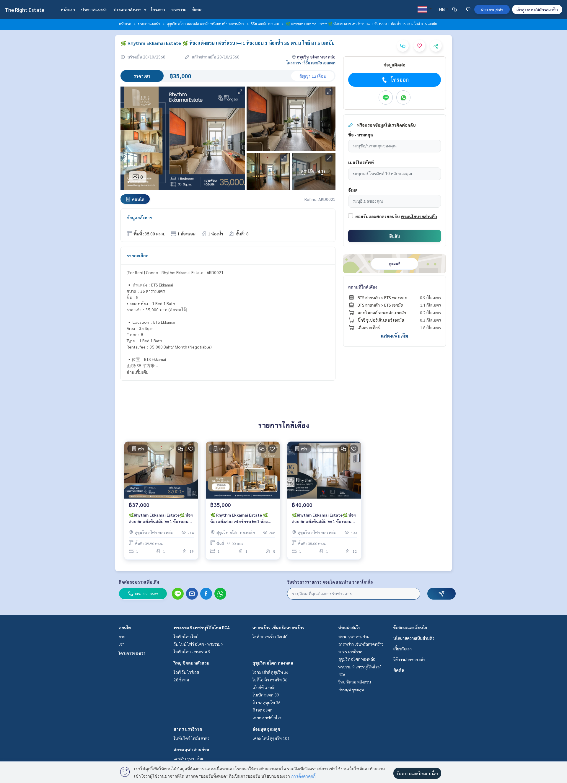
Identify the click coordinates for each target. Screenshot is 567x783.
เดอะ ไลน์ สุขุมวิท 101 (271, 738)
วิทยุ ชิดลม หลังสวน (191, 662)
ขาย (122, 636)
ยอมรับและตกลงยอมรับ (377, 216)
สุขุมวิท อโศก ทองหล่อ (272, 662)
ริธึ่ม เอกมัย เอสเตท (265, 23)
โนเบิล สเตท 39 (265, 694)
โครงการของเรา (132, 653)
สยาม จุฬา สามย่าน (191, 749)
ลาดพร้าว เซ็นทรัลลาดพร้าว (278, 627)
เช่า (121, 644)
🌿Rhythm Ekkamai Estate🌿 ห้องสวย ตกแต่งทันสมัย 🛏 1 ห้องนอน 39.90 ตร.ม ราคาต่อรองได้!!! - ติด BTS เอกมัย (161, 518)
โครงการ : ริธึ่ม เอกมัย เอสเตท (310, 62)
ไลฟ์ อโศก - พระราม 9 (192, 651)
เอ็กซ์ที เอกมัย (264, 687)
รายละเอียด (138, 255)
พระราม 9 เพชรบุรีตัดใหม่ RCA (202, 627)
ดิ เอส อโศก (262, 709)
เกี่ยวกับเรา (402, 648)
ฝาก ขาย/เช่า (492, 9)
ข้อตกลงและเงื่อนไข (410, 627)
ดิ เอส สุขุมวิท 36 (266, 702)
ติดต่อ (197, 9)
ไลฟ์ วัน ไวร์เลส (186, 672)
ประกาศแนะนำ (94, 9)
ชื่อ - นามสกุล (360, 134)
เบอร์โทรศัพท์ (361, 162)
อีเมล (353, 190)
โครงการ (158, 9)
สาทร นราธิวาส (188, 729)
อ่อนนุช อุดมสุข (266, 729)
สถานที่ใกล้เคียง (362, 286)
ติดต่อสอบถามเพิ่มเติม (139, 582)
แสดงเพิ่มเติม (394, 336)
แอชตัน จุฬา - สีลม (189, 758)
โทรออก (400, 79)
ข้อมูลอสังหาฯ (139, 217)
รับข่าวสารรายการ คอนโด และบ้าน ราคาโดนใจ (330, 582)
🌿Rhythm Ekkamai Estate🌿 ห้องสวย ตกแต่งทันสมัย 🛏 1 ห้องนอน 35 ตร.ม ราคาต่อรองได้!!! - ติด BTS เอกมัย (324, 518)
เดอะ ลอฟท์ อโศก (267, 717)
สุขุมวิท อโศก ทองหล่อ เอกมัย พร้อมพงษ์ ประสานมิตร (205, 23)
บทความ (178, 9)
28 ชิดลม (181, 679)
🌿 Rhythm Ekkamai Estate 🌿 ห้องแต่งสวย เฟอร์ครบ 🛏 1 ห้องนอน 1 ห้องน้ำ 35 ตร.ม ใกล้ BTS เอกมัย (239, 518)
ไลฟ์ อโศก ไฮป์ (186, 636)
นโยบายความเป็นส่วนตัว (413, 638)
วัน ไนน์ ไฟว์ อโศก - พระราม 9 (199, 644)
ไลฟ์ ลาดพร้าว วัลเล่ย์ (269, 636)
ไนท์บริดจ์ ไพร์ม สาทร (191, 738)
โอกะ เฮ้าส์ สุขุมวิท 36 (270, 672)
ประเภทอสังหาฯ (127, 9)
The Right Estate (24, 9)
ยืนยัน (394, 236)
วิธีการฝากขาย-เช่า (409, 659)
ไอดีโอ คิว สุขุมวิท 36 (269, 679)
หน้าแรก (68, 9)
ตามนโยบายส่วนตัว (419, 216)
